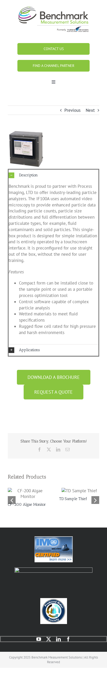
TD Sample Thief (73, 498)
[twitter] (48, 639)
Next (90, 110)
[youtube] (38, 639)
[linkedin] (58, 639)
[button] (53, 175)
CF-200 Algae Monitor (27, 504)
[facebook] (68, 639)
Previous (72, 110)
